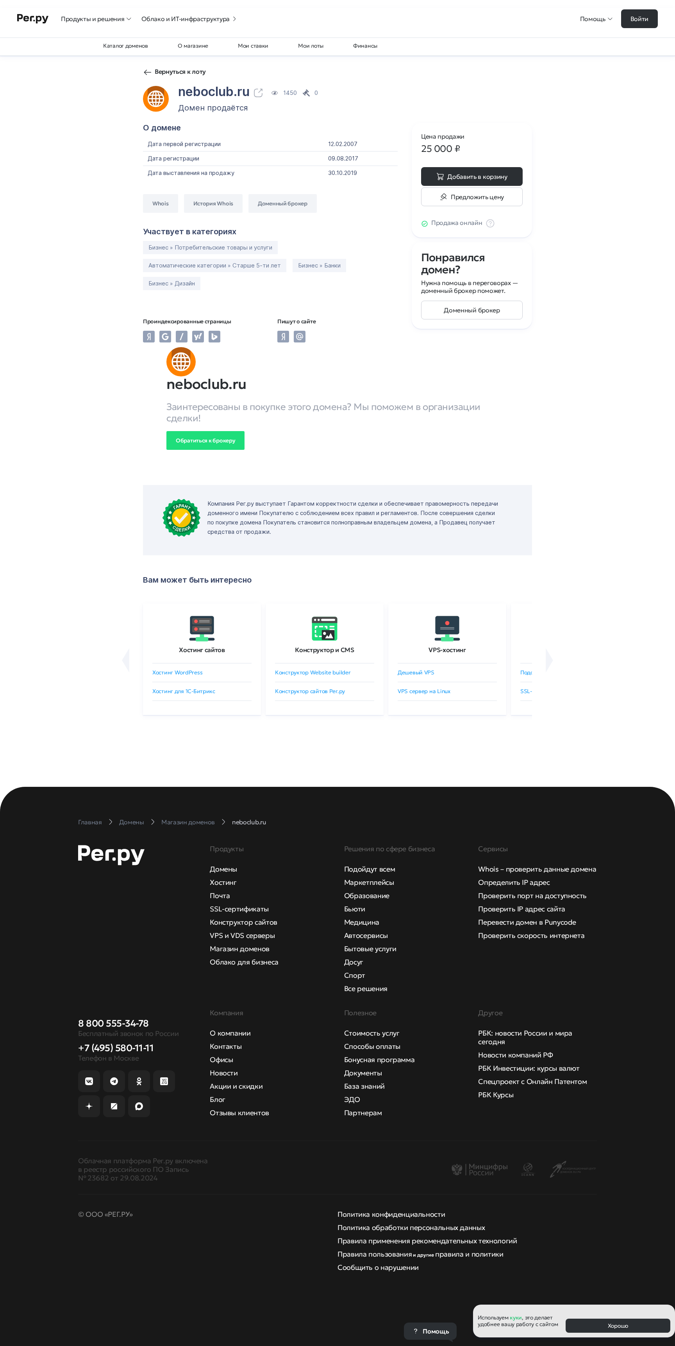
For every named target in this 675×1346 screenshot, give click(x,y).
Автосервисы (366, 935)
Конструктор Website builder (312, 672)
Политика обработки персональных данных (411, 1227)
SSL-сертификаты (239, 908)
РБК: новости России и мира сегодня (525, 1037)
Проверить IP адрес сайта (521, 908)
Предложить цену (477, 197)
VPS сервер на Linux (424, 691)
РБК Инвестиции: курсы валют (528, 1068)
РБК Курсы (495, 1094)
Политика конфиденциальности (391, 1214)
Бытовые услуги (370, 948)
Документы (363, 1072)
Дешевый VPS (416, 672)
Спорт (354, 975)
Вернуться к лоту (180, 71)
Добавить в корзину (477, 176)
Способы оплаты (372, 1046)
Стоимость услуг (372, 1033)
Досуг (353, 961)
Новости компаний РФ (515, 1054)
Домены (223, 869)
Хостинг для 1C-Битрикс (183, 691)
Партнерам (363, 1112)
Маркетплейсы (369, 882)
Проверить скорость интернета (531, 935)
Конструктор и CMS (324, 650)
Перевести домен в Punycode (527, 922)
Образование (366, 895)
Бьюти (354, 908)
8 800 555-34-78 (113, 1023)
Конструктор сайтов (243, 922)
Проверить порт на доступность (532, 895)
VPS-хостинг (447, 650)
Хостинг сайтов (202, 650)
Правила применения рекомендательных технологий (427, 1240)
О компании (230, 1033)
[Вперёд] (549, 660)
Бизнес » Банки (319, 265)
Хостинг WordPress (177, 672)
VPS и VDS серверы (242, 935)
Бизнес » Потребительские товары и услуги (210, 247)
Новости (224, 1072)
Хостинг (223, 882)
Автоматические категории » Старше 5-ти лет (214, 265)
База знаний (364, 1086)
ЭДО (352, 1099)
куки (516, 1317)
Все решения (366, 988)
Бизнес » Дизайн (171, 283)
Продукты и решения (92, 19)
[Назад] (126, 660)
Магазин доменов (240, 948)
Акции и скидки (236, 1086)
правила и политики (469, 1254)
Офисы (221, 1059)
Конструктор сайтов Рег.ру (310, 691)
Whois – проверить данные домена (537, 869)
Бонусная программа (379, 1059)
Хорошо (618, 1325)
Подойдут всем (369, 869)
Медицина (361, 922)
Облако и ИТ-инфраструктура (185, 19)
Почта (220, 895)
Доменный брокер (472, 310)
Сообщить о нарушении (378, 1267)
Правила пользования (375, 1254)
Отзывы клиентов (239, 1112)
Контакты (225, 1046)
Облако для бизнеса (244, 961)
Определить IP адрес (514, 882)
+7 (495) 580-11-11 (116, 1048)
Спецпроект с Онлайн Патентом (532, 1081)
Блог (217, 1099)
